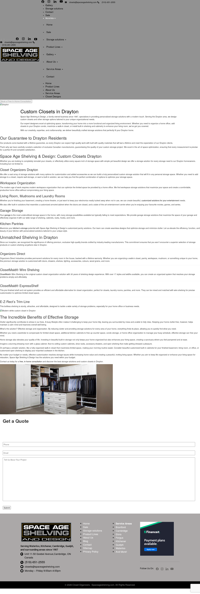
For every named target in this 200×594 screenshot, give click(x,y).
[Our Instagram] (23, 39)
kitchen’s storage (20, 228)
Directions (9, 39)
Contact (49, 11)
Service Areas (54, 69)
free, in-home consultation (31, 361)
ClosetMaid (5, 274)
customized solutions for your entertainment (160, 200)
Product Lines (53, 46)
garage (7, 215)
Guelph (120, 544)
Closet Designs (53, 96)
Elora (118, 534)
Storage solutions (54, 8)
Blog (85, 541)
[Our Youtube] (36, 39)
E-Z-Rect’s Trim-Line (15, 301)
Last (102, 435)
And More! (121, 551)
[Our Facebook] (17, 39)
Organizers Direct (12, 253)
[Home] (1, 39)
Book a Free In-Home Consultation (16, 101)
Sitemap (87, 548)
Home (49, 24)
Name (5, 427)
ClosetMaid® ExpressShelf (19, 285)
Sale (47, 15)
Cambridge (122, 530)
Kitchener (121, 541)
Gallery (49, 5)
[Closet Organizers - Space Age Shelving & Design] (20, 54)
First (5, 435)
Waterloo (120, 548)
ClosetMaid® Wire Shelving (19, 269)
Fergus (119, 537)
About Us (51, 61)
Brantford (121, 527)
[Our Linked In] (29, 39)
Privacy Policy (90, 551)
